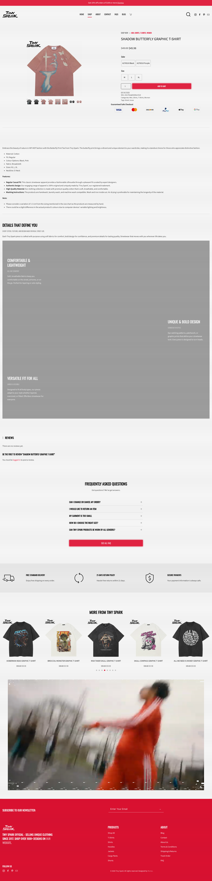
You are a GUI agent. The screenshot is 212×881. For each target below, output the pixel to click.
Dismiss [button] (120, 2)
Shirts (137, 32)
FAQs (116, 14)
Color (123, 56)
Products (113, 827)
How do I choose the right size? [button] (83, 522)
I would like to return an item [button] (82, 508)
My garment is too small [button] (80, 515)
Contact (107, 14)
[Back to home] (10, 14)
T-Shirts (143, 32)
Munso (150, 871)
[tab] (29, 101)
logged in (16, 460)
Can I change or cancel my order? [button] (84, 502)
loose (132, 100)
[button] (188, 14)
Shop (90, 14)
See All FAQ (106, 543)
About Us (164, 842)
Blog (124, 14)
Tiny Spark (120, 871)
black (127, 100)
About (98, 14)
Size (122, 70)
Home (82, 14)
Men (132, 32)
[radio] (128, 63)
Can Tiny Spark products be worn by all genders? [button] (92, 529)
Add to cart (162, 86)
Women (149, 32)
